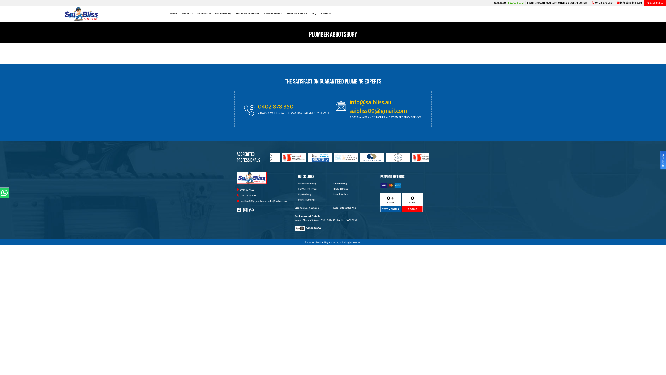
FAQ (314, 13)
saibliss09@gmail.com (378, 111)
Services (202, 13)
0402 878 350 (603, 3)
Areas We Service (296, 13)
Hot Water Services (247, 13)
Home (173, 13)
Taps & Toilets (340, 194)
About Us (187, 13)
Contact (326, 13)
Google (412, 209)
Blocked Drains (273, 13)
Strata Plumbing (306, 200)
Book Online (656, 3)
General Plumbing (307, 184)
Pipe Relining (304, 194)
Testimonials (390, 209)
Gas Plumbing (223, 13)
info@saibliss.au (631, 3)
